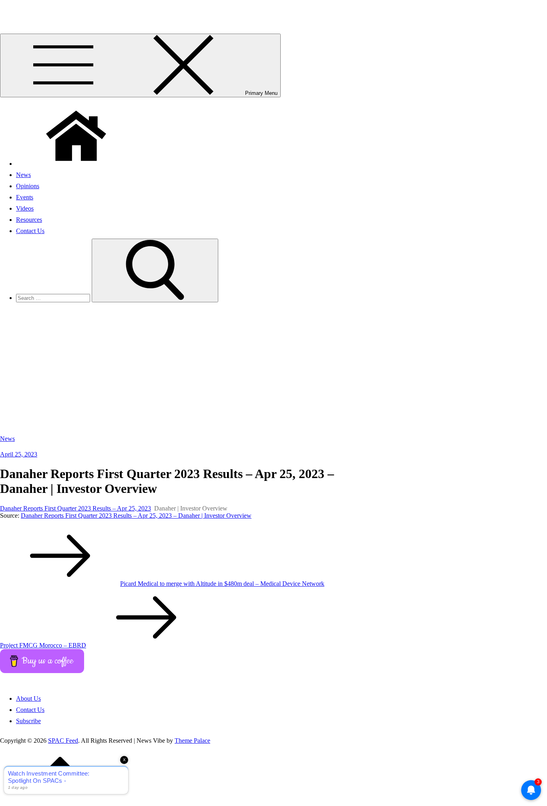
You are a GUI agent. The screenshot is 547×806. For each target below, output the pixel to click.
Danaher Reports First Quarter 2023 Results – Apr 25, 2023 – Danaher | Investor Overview (136, 515)
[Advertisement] (273, 371)
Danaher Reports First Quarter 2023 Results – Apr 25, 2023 (75, 508)
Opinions (27, 186)
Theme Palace (192, 740)
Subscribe (28, 721)
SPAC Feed (15, 9)
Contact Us (30, 230)
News (23, 174)
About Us (28, 698)
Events (24, 197)
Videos (25, 208)
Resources (29, 219)
